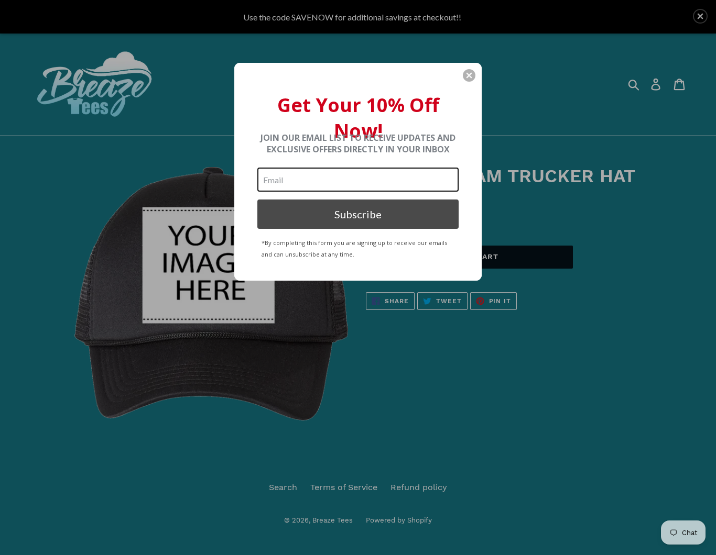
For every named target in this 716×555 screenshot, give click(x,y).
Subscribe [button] (358, 214)
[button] (469, 75)
